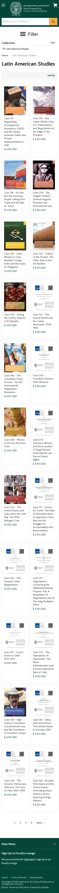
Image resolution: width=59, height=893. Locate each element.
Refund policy (36, 877)
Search (5, 877)
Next (39, 822)
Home (5, 55)
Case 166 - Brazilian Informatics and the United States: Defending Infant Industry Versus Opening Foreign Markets (43, 790)
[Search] (53, 21)
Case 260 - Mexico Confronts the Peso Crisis (14, 443)
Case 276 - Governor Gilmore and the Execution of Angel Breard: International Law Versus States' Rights (43, 449)
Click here (29, 859)
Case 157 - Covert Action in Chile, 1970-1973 (13, 655)
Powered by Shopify (39, 887)
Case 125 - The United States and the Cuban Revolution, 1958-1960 (43, 321)
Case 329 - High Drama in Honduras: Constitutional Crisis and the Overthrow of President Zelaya (14, 726)
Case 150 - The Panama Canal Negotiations (12, 581)
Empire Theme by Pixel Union (15, 887)
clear (53, 42)
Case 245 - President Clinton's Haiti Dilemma (43, 379)
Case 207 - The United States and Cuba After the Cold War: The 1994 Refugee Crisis (15, 514)
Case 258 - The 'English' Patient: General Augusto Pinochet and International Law (42, 199)
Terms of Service (19, 877)
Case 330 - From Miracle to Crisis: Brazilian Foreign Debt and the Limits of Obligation (15, 260)
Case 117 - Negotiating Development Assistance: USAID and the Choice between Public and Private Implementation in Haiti (15, 132)
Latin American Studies (17, 48)
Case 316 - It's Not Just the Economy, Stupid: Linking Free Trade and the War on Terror (14, 199)
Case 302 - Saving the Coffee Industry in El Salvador (14, 318)
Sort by (51, 75)
